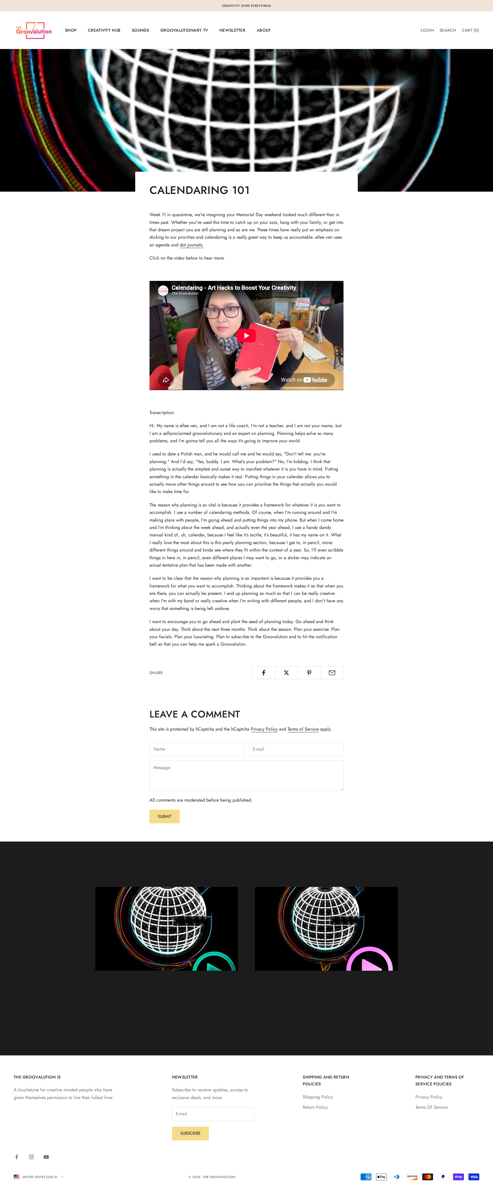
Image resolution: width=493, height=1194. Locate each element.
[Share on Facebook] (263, 672)
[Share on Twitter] (286, 672)
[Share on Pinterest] (309, 672)
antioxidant (269, 980)
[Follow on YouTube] (46, 1157)
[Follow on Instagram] (31, 1157)
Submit (164, 816)
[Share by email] (332, 672)
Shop (70, 30)
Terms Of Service (431, 1107)
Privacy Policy (264, 729)
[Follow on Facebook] (16, 1157)
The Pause (111, 992)
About (263, 30)
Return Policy (315, 1107)
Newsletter (232, 30)
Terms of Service (303, 729)
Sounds (140, 30)
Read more (105, 1033)
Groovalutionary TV (184, 30)
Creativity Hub (104, 30)
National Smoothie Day (294, 992)
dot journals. (192, 245)
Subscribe (190, 1133)
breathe (104, 980)
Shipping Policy (318, 1097)
